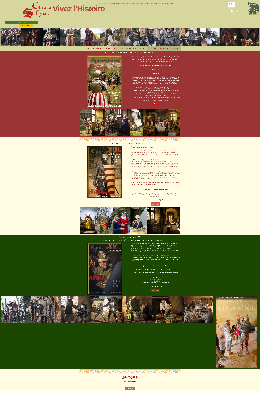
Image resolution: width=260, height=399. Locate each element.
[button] (21, 22)
